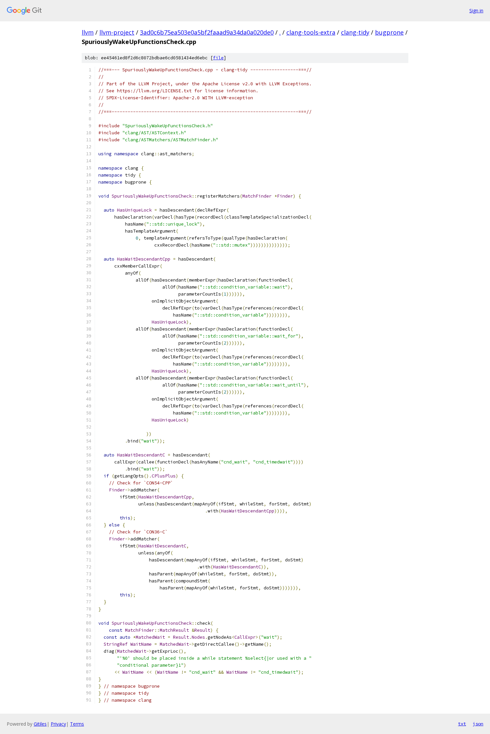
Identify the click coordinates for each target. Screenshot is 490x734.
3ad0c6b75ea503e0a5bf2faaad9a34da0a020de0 (207, 32)
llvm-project (116, 32)
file (218, 58)
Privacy (58, 724)
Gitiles (40, 724)
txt (462, 724)
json (478, 724)
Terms (77, 724)
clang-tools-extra (310, 32)
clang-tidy (355, 32)
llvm (88, 32)
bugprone (389, 32)
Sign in (476, 10)
